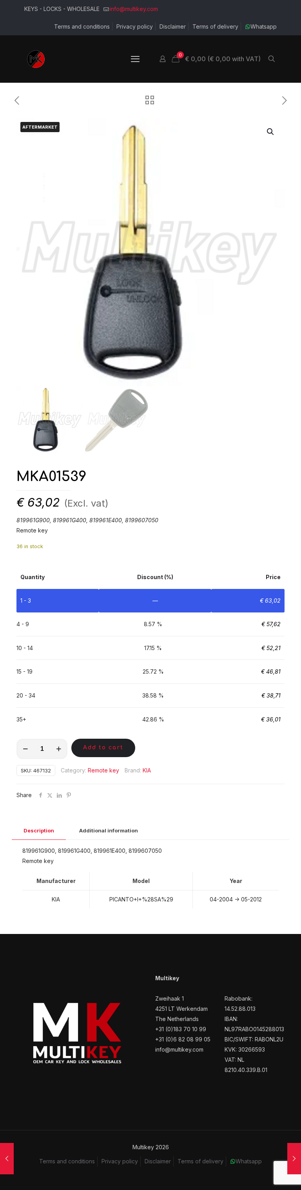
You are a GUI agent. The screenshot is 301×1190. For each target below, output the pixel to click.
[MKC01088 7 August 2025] (294, 1158)
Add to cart (103, 747)
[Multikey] (36, 58)
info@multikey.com (134, 8)
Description (39, 830)
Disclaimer (173, 26)
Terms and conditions (82, 26)
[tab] (39, 830)
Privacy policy (134, 26)
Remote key (103, 770)
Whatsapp (263, 26)
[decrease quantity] (25, 749)
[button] (271, 132)
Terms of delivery (215, 26)
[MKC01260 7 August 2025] (7, 1158)
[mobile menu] (135, 58)
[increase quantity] (58, 749)
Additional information (108, 830)
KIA (147, 770)
